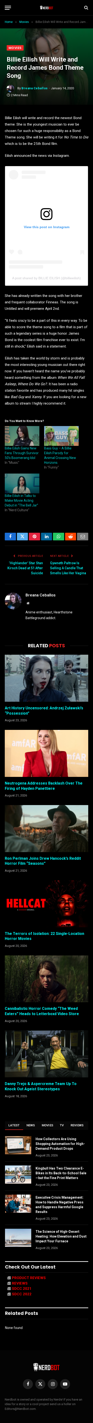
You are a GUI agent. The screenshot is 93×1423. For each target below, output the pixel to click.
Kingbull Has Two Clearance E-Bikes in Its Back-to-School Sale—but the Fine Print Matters (61, 1173)
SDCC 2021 (21, 1288)
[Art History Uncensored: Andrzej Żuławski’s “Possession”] (46, 678)
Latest (14, 1125)
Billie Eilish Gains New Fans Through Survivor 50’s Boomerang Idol (22, 453)
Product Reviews (29, 1278)
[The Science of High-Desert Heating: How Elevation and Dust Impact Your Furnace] (18, 1238)
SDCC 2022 (21, 1294)
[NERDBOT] (46, 7)
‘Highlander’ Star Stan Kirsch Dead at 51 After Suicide (25, 568)
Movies (15, 48)
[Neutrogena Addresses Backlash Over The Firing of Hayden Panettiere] (46, 753)
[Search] (85, 7)
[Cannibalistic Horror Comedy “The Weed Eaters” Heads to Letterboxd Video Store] (46, 978)
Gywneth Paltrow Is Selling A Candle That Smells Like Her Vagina (68, 568)
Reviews (77, 1125)
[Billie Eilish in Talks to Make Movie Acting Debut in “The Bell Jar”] (22, 483)
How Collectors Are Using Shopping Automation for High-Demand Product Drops (60, 1143)
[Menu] (8, 7)
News (30, 1125)
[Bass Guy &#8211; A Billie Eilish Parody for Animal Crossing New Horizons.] (61, 436)
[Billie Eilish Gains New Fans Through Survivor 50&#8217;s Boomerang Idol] (22, 436)
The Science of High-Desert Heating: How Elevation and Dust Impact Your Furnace (61, 1236)
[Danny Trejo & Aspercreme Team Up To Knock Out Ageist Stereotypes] (46, 1053)
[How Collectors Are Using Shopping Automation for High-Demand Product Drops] (18, 1145)
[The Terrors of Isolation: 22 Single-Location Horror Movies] (46, 903)
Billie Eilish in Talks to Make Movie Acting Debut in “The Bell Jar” (21, 500)
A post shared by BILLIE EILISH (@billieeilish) (46, 278)
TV (62, 1125)
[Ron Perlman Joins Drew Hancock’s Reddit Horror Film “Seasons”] (46, 828)
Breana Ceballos (34, 88)
